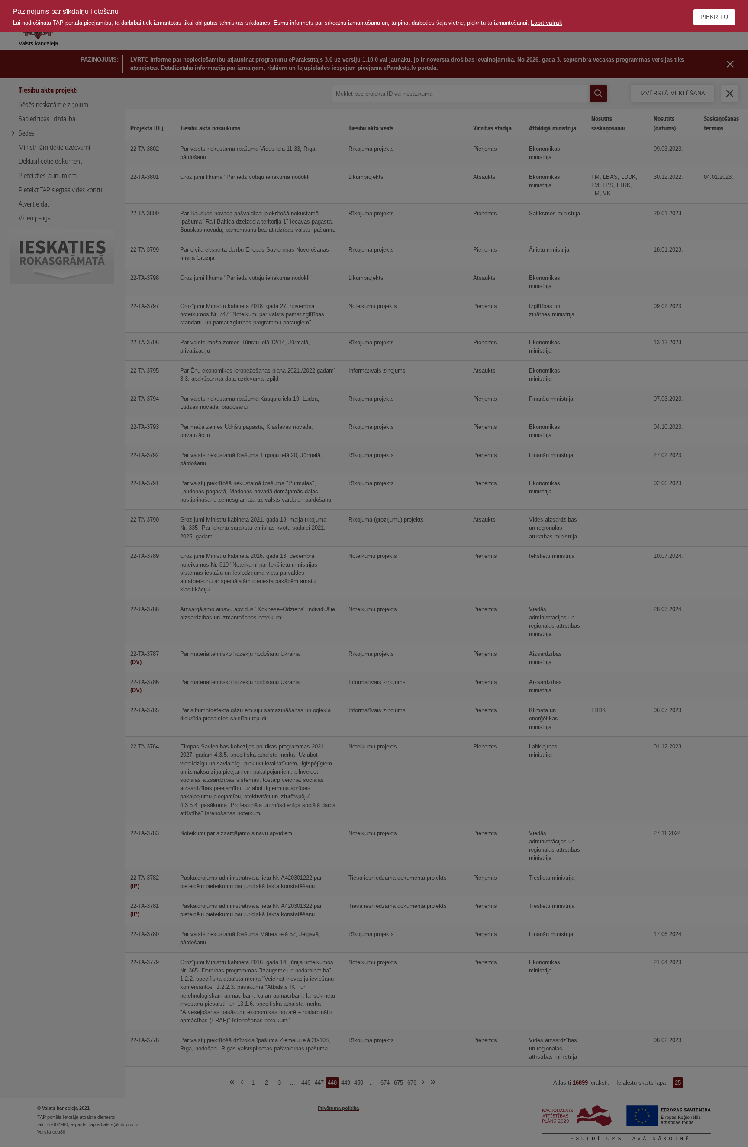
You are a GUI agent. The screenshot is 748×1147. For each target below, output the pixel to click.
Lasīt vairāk (546, 22)
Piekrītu (714, 16)
